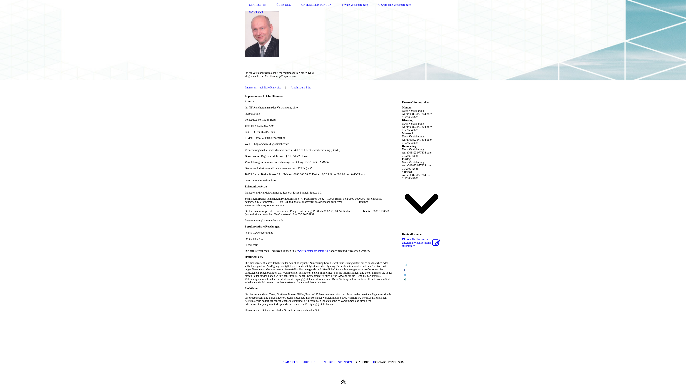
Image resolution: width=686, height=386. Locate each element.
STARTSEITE (257, 4)
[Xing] (405, 279)
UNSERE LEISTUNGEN (316, 4)
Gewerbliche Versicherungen (394, 4)
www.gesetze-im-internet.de (314, 250)
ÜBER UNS (283, 4)
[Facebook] (404, 269)
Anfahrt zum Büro (301, 87)
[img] (343, 40)
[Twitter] (405, 274)
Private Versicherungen (355, 4)
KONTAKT (256, 12)
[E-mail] (405, 264)
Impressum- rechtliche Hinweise (263, 87)
